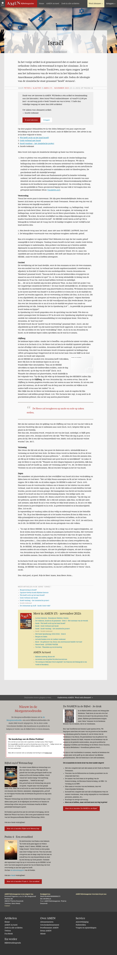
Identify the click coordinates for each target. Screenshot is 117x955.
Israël (50, 623)
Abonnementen (46, 922)
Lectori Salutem (51, 618)
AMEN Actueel (52, 4)
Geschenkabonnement (49, 925)
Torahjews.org (53, 190)
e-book (12, 875)
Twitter (8, 931)
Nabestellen (81, 925)
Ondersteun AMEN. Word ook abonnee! (74, 698)
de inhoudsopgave (17, 870)
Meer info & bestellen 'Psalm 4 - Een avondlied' (23, 881)
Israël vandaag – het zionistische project (37, 144)
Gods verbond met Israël (30, 141)
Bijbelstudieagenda (13, 943)
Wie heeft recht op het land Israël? (34, 138)
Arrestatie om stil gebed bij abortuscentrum (51, 659)
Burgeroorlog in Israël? (28, 590)
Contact (7, 906)
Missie (43, 934)
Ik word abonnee (31, 120)
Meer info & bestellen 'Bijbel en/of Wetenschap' (23, 828)
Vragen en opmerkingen (86, 928)
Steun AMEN (45, 931)
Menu (2, 5)
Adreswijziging (82, 922)
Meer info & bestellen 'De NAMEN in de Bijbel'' (81, 808)
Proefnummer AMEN (49, 928)
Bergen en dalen (41, 637)
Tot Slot (48, 647)
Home (41, 4)
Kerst (58, 642)
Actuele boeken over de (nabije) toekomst (50, 639)
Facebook (9, 934)
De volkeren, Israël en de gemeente (61, 621)
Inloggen (110, 4)
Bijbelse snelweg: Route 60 (45, 657)
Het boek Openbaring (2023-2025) (50, 634)
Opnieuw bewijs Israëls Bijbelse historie (34, 592)
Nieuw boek (46, 644)
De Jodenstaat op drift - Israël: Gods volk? (35, 606)
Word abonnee (95, 4)
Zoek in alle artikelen (70, 4)
